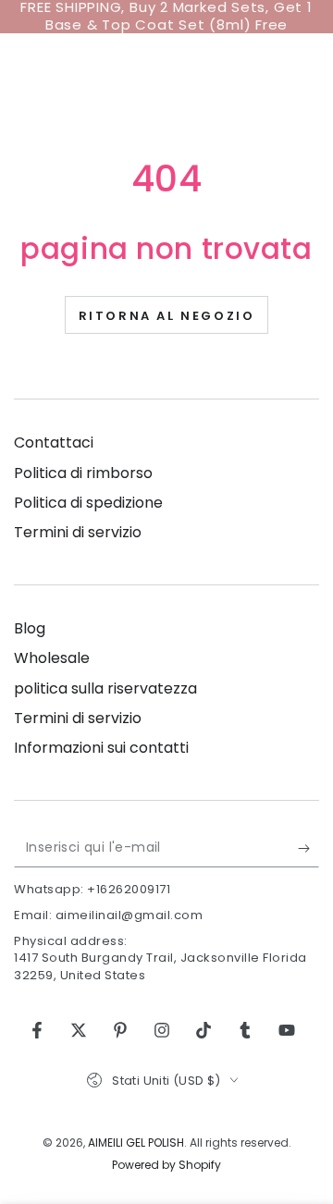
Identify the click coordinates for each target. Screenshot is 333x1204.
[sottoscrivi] (308, 849)
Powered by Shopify (166, 1165)
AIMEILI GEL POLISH (136, 1142)
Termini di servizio (78, 532)
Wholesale (52, 658)
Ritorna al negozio (167, 316)
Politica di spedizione (88, 502)
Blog (29, 628)
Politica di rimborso (83, 473)
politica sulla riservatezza (105, 688)
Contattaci (53, 442)
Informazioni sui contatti (101, 747)
